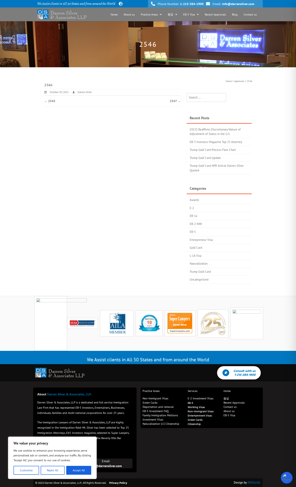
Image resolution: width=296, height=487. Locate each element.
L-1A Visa (195, 256)
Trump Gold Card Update (205, 158)
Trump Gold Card (200, 272)
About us (129, 14)
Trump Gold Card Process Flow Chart (213, 150)
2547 (175, 101)
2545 (49, 101)
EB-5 (193, 232)
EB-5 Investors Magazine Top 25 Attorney (216, 142)
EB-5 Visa (189, 14)
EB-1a (193, 216)
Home (114, 14)
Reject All (52, 470)
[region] (52, 458)
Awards (194, 200)
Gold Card (196, 248)
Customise (26, 470)
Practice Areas (149, 14)
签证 (170, 14)
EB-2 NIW (196, 224)
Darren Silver (85, 92)
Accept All (79, 470)
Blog (235, 14)
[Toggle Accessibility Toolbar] (286, 477)
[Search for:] (206, 97)
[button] (151, 14)
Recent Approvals (215, 14)
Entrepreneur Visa (201, 240)
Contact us (250, 14)
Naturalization (199, 263)
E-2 (192, 208)
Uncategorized (199, 279)
